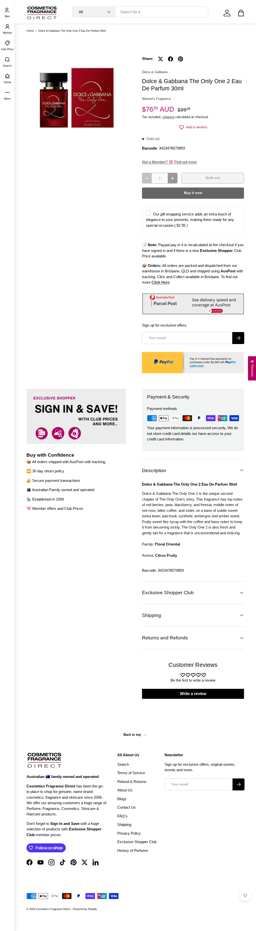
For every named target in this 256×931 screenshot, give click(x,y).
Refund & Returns (131, 781)
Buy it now (193, 193)
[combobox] (140, 12)
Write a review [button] (193, 694)
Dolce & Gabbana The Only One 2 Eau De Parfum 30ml (72, 30)
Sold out (213, 178)
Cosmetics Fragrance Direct (53, 909)
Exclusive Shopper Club (136, 842)
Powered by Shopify (85, 909)
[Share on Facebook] (171, 59)
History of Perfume (132, 850)
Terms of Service (131, 773)
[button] (241, 12)
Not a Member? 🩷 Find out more (169, 162)
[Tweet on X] (161, 59)
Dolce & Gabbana (155, 72)
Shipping (124, 824)
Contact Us (126, 807)
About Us (124, 790)
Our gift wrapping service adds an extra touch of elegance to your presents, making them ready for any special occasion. (190, 219)
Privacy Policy (129, 833)
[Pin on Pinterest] (181, 59)
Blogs (121, 799)
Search (123, 764)
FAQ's (122, 816)
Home (30, 30)
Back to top (133, 735)
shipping (168, 117)
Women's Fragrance (156, 99)
